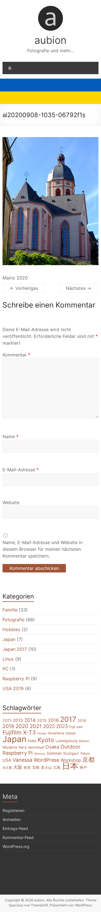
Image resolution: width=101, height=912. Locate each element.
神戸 (83, 767)
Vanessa (22, 760)
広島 (57, 767)
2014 (30, 720)
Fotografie (13, 619)
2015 (42, 720)
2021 (36, 726)
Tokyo (85, 753)
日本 (70, 766)
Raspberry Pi (16, 678)
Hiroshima (56, 733)
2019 (8, 726)
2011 (7, 720)
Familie (10, 610)
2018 (82, 720)
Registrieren (13, 810)
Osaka (52, 747)
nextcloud (36, 747)
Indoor (71, 733)
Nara (22, 747)
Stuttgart (71, 753)
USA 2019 (13, 688)
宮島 (36, 767)
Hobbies (11, 629)
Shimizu (39, 754)
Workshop (71, 760)
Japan (9, 639)
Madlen (84, 741)
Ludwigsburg (66, 741)
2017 (68, 719)
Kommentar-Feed (18, 837)
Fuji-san (75, 727)
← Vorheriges (24, 288)
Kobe (32, 741)
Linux (8, 659)
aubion (50, 40)
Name (11, 436)
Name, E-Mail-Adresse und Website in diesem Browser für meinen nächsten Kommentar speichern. (42, 549)
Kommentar (16, 355)
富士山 (46, 767)
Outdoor (71, 747)
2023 (62, 726)
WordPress (46, 760)
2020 (21, 726)
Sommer (54, 753)
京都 (88, 759)
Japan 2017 (15, 649)
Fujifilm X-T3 (19, 732)
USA (7, 760)
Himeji (41, 733)
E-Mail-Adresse (21, 469)
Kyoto (46, 739)
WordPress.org (16, 846)
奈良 (27, 767)
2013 (18, 720)
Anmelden (12, 819)
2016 (53, 720)
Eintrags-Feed (15, 828)
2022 (49, 726)
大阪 (17, 767)
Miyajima (10, 747)
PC (6, 669)
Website (11, 502)
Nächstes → (78, 288)
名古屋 (7, 768)
